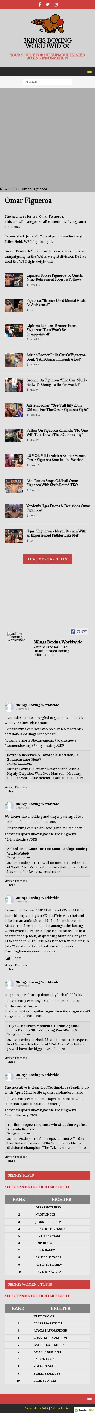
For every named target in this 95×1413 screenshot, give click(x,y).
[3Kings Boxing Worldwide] (16, 637)
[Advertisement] (47, 137)
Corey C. (35, 515)
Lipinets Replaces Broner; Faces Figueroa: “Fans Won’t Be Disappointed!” (52, 330)
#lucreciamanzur (34, 723)
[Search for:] (47, 82)
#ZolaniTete (45, 822)
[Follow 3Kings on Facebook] (40, 4)
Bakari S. (35, 465)
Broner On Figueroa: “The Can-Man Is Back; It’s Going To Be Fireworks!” (57, 382)
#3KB (60, 745)
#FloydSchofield (61, 995)
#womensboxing (18, 745)
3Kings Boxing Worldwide (37, 705)
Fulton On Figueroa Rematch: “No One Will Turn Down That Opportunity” (57, 432)
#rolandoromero (69, 1092)
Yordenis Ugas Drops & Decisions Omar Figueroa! (58, 508)
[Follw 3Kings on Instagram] (56, 4)
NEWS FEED (9, 189)
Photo (17, 958)
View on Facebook (16, 787)
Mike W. (34, 389)
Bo (31, 310)
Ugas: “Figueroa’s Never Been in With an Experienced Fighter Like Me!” (56, 533)
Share (11, 791)
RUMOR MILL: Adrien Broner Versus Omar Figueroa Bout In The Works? (56, 457)
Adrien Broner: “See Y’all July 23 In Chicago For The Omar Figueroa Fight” (58, 407)
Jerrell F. (35, 284)
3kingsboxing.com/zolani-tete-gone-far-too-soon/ (44, 828)
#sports (24, 740)
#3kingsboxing (43, 745)
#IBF (39, 910)
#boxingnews (65, 740)
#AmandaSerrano (19, 718)
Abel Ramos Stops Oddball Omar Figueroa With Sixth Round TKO (52, 483)
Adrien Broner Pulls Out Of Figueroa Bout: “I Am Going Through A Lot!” (56, 357)
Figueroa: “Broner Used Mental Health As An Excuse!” (57, 302)
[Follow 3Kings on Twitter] (48, 4)
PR (31, 540)
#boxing (11, 740)
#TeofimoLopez (58, 1087)
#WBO (67, 910)
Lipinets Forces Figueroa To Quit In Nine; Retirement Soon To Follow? (55, 277)
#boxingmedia (42, 740)
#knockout (40, 946)
